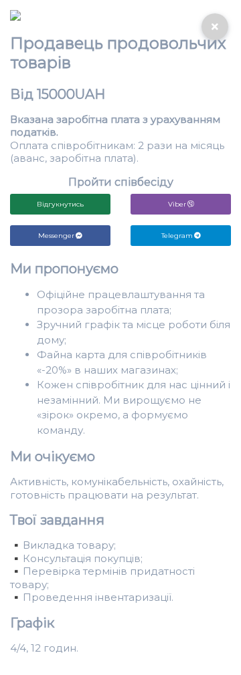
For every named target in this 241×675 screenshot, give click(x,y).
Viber (177, 204)
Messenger (56, 235)
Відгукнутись (60, 204)
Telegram (177, 235)
